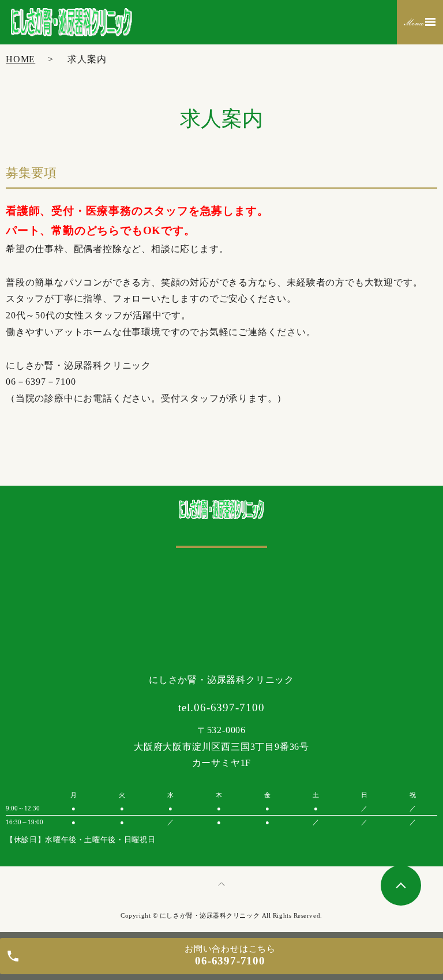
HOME (20, 59)
